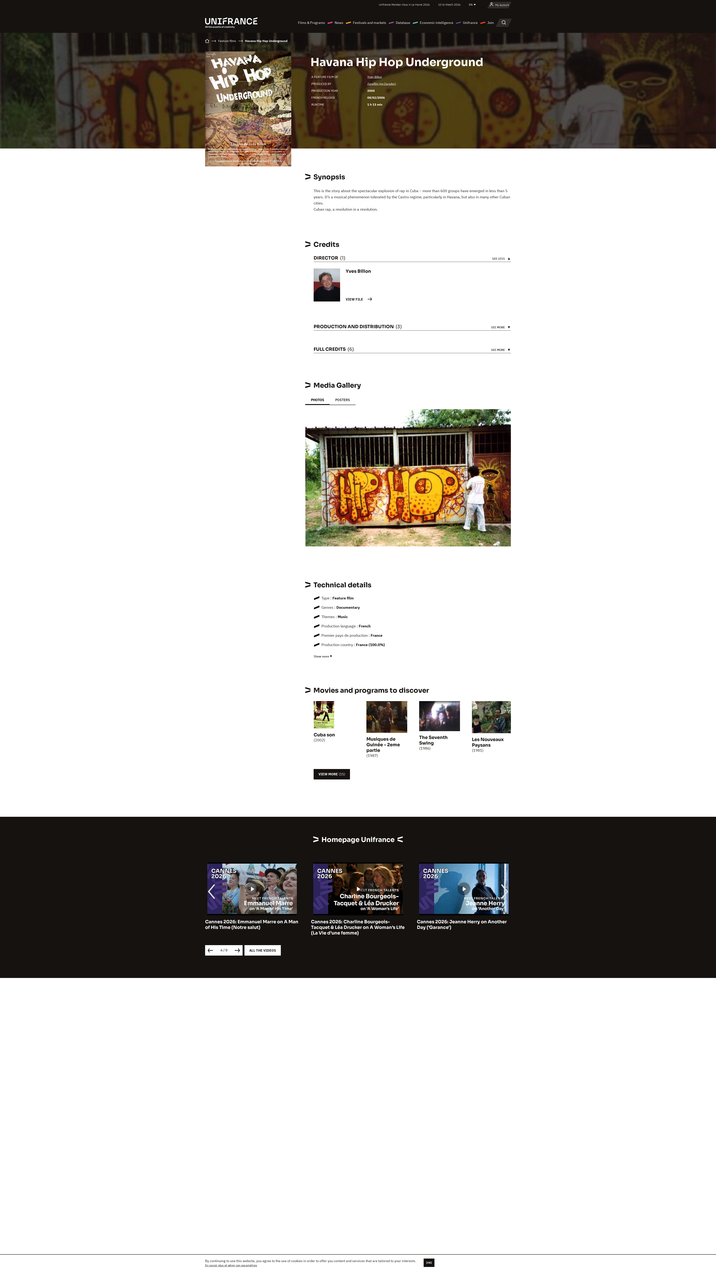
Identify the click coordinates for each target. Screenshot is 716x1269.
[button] (502, 420)
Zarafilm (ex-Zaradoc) (381, 84)
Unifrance (470, 23)
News (339, 23)
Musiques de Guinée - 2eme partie (383, 744)
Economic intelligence (436, 23)
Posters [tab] (342, 400)
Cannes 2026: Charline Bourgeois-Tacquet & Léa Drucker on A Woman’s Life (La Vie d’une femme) (252, 927)
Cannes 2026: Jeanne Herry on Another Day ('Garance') (356, 924)
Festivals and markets (369, 23)
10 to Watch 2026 (449, 4)
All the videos (262, 950)
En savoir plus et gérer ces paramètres (231, 1265)
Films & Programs (311, 23)
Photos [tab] (317, 400)
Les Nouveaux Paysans (488, 742)
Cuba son (324, 735)
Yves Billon (374, 77)
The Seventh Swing (433, 740)
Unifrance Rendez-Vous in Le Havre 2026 (404, 4)
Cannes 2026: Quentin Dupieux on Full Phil (460, 924)
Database (403, 23)
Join (490, 23)
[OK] (429, 1262)
